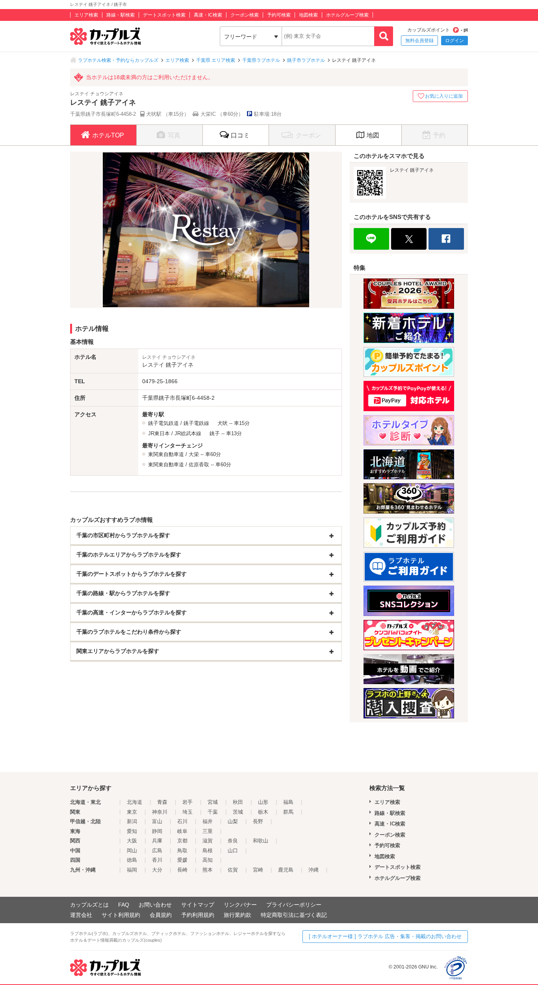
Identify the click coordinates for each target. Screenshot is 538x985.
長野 (258, 821)
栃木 (263, 812)
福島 (288, 802)
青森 (162, 802)
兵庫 (157, 841)
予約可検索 (279, 15)
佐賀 (233, 870)
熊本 (207, 870)
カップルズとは (89, 905)
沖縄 (313, 870)
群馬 (288, 812)
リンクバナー (240, 905)
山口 (233, 850)
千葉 (213, 812)
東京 (132, 812)
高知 (207, 860)
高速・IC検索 (208, 15)
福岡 (132, 870)
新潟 (132, 821)
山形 (263, 802)
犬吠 (222, 423)
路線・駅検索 (120, 15)
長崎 (182, 870)
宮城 (213, 802)
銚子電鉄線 (196, 423)
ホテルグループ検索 (347, 15)
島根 (207, 850)
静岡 (157, 831)
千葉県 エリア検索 (215, 60)
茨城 (238, 812)
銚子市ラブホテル (306, 60)
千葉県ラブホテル (261, 60)
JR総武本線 (187, 433)
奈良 (233, 841)
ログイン (454, 40)
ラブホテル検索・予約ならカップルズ (118, 60)
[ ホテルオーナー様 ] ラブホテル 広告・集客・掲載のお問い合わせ (385, 936)
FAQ (123, 905)
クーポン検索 (244, 15)
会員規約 (161, 915)
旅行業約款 (237, 915)
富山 (157, 821)
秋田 (238, 802)
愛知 (132, 831)
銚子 (215, 433)
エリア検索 (86, 15)
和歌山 (260, 841)
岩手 (187, 802)
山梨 (233, 821)
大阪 (132, 841)
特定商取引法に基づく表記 (294, 915)
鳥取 (182, 850)
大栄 (194, 454)
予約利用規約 (197, 915)
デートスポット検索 (164, 15)
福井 (207, 821)
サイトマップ (197, 905)
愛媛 (182, 860)
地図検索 (308, 15)
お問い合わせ (155, 905)
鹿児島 (285, 870)
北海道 (134, 802)
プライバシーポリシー (293, 905)
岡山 (132, 850)
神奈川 (159, 812)
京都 (182, 841)
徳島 (132, 860)
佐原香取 (199, 464)
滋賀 (207, 841)
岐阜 (182, 831)
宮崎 (258, 870)
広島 (157, 850)
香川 (157, 860)
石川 (182, 821)
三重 (207, 831)
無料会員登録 (419, 40)
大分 (157, 870)
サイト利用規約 (121, 915)
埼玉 (187, 812)
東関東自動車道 (166, 454)
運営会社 (81, 915)
